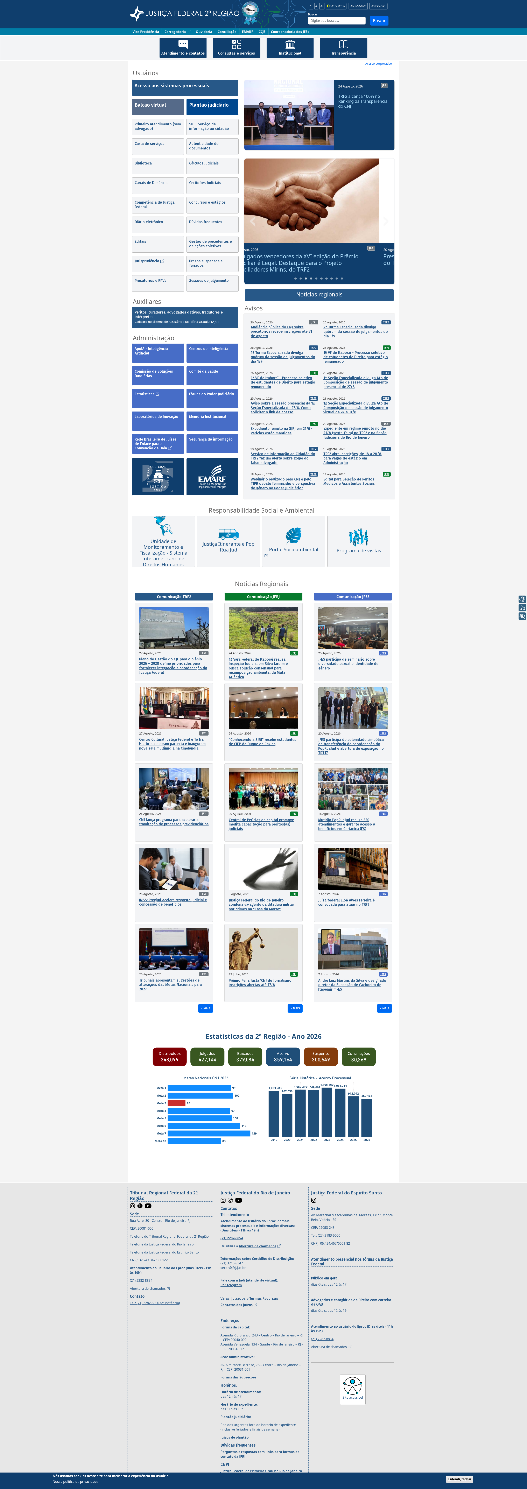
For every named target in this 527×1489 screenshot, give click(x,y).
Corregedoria (175, 31)
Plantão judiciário (209, 105)
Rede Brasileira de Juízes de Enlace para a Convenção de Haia (155, 443)
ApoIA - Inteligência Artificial (151, 351)
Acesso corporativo (378, 63)
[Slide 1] (295, 278)
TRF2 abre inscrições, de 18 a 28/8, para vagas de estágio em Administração (352, 458)
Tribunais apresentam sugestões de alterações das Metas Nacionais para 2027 (170, 984)
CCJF (262, 31)
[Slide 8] (331, 278)
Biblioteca (143, 163)
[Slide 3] (306, 278)
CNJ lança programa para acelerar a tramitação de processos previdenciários (174, 822)
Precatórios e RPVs (150, 280)
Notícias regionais (319, 294)
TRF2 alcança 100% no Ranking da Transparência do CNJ (362, 101)
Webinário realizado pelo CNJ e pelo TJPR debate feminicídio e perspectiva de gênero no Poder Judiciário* (283, 483)
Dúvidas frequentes (205, 222)
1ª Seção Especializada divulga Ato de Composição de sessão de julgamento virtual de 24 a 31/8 (355, 407)
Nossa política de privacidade (75, 1481)
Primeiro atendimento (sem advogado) (158, 126)
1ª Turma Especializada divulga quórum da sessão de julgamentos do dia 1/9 (283, 357)
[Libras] (522, 599)
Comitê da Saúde (203, 371)
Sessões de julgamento (209, 280)
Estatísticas (144, 394)
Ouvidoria (204, 31)
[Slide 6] (321, 278)
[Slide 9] (337, 278)
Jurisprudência (147, 261)
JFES (383, 653)
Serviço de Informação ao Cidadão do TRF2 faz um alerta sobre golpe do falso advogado (283, 458)
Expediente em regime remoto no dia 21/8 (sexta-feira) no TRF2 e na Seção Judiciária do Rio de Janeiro (355, 433)
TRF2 (386, 322)
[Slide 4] (311, 278)
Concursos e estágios (207, 202)
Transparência (343, 53)
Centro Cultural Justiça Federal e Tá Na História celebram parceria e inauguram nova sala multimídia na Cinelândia (172, 744)
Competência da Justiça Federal (155, 204)
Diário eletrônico (149, 222)
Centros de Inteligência (208, 348)
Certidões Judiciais (205, 183)
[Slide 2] (301, 278)
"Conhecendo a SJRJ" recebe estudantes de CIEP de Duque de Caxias (262, 741)
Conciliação (227, 31)
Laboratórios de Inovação (156, 416)
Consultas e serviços (236, 53)
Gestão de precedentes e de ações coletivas (210, 243)
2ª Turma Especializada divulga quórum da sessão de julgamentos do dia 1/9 (355, 331)
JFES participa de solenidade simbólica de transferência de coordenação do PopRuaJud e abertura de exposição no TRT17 (351, 746)
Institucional (290, 53)
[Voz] (522, 607)
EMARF (247, 31)
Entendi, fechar (459, 1479)
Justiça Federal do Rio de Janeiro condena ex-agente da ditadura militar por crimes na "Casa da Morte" (261, 904)
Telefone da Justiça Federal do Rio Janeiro (162, 1244)
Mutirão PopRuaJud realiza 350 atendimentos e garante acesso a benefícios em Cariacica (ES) (346, 824)
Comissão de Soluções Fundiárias (154, 373)
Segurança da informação (211, 439)
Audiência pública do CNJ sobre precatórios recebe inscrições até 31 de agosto (281, 331)
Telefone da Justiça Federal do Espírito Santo (164, 1252)
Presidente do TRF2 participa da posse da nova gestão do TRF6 (318, 259)
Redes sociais (378, 6)
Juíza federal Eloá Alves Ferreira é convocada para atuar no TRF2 (346, 902)
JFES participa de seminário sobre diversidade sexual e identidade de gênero (348, 663)
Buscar (312, 14)
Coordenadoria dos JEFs (290, 31)
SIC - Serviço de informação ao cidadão (209, 126)
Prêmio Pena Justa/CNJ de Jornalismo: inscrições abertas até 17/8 (260, 982)
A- (311, 6)
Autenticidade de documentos (203, 145)
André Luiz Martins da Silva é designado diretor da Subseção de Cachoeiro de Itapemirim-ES (352, 985)
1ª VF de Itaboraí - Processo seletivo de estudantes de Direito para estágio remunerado (355, 357)
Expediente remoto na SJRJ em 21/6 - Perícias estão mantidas (281, 430)
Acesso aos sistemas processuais (172, 86)
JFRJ (386, 347)
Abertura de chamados (148, 1288)
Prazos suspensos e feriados (206, 263)
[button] (253, 117)
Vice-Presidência (146, 31)
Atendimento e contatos (183, 53)
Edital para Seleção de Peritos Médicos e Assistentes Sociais (349, 481)
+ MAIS (205, 1008)
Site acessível (353, 1397)
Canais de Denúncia (151, 183)
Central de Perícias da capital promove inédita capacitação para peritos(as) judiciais (261, 824)
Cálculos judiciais (204, 163)
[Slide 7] (326, 278)
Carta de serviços (149, 143)
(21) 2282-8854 (141, 1280)
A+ (322, 6)
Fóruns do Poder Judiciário (211, 394)
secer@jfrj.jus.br (233, 1267)
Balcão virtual (150, 105)
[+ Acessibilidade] (522, 616)
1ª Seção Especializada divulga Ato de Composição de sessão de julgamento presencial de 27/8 (355, 382)
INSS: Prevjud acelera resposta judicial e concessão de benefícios (173, 902)
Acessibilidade (358, 6)
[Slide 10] (342, 278)
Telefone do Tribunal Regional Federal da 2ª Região (169, 1236)
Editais (140, 241)
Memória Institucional (207, 416)
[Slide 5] (316, 278)
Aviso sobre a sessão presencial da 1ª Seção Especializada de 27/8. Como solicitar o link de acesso (283, 407)
